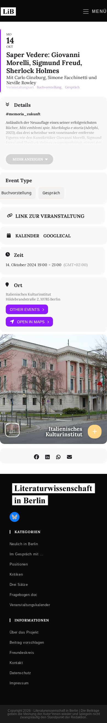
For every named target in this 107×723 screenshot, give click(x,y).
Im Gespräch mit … (27, 554)
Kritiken (16, 574)
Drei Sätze (19, 585)
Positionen (19, 564)
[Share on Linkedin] (47, 456)
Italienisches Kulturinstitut (28, 294)
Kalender (27, 235)
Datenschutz (21, 673)
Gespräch (51, 192)
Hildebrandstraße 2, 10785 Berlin (33, 299)
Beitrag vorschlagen (27, 642)
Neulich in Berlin (24, 544)
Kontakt (16, 663)
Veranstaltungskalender (30, 605)
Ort (18, 285)
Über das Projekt (24, 632)
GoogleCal (57, 235)
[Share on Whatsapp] (58, 456)
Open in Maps (30, 322)
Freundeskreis (22, 653)
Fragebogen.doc (23, 595)
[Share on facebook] (36, 456)
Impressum (19, 683)
